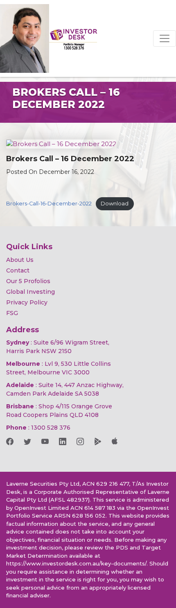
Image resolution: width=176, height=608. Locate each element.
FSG (12, 313)
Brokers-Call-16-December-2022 (49, 203)
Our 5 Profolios (28, 281)
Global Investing (30, 291)
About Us (20, 259)
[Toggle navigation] (164, 38)
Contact (17, 270)
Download (115, 203)
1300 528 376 (50, 427)
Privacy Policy (26, 302)
